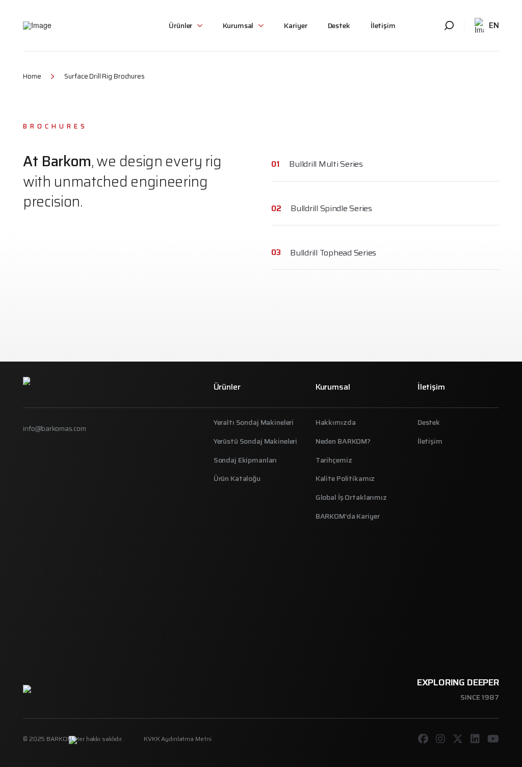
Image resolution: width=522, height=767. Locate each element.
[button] (185, 26)
